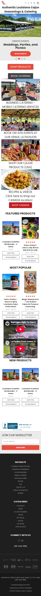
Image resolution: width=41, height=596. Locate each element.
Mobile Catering (20, 475)
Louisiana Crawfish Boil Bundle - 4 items (10, 244)
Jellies (20, 509)
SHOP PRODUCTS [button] (20, 66)
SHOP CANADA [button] (20, 205)
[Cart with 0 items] (34, 3)
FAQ (20, 484)
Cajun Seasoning (20, 472)
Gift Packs (20, 518)
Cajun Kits (20, 506)
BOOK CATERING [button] (20, 76)
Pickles (20, 515)
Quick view (10, 253)
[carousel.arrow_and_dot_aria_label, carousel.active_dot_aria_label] (19, 59)
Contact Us (20, 487)
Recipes (20, 481)
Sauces (20, 521)
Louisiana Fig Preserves (20, 469)
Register (24, 490)
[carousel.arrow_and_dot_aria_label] (16, 59)
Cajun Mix (20, 524)
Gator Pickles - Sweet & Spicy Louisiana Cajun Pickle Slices (11, 303)
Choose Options (10, 257)
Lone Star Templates (25, 588)
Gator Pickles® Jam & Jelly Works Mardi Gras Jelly (30, 247)
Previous (2, 231)
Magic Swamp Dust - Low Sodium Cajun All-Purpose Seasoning (30, 303)
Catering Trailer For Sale (20, 466)
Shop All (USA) (20, 527)
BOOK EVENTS (20, 54)
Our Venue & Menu (20, 478)
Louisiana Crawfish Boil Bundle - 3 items (10, 391)
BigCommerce (24, 585)
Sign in (16, 490)
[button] (20, 90)
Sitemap (20, 493)
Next (38, 231)
